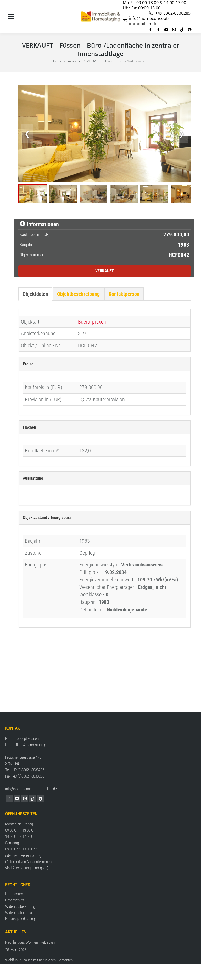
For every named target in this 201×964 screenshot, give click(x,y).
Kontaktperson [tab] (124, 294)
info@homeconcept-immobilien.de (149, 21)
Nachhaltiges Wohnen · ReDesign (30, 942)
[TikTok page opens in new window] (181, 29)
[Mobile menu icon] (11, 16)
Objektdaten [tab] (35, 294)
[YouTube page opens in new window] (166, 29)
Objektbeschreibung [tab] (78, 294)
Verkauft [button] (104, 270)
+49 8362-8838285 (173, 13)
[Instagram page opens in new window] (174, 29)
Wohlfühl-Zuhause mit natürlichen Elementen (39, 960)
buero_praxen (92, 322)
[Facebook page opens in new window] (150, 29)
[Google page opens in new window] (189, 29)
